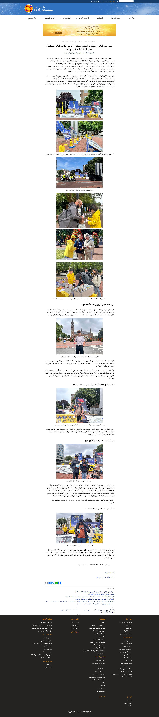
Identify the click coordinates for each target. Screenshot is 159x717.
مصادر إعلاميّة (47, 661)
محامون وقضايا (48, 638)
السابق (113, 607)
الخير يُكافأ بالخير (47, 646)
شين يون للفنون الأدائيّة (98, 675)
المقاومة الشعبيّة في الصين (45, 641)
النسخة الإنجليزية (109, 572)
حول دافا (132, 18)
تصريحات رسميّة (47, 652)
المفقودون (102, 637)
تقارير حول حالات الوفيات (98, 631)
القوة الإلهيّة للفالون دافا (125, 649)
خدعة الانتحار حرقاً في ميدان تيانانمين (41, 628)
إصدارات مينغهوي (95, 1)
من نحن (129, 696)
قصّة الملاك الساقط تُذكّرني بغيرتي (69, 610)
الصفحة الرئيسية (93, 42)
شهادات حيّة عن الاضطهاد (98, 645)
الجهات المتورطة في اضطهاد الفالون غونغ (94, 651)
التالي (77, 607)
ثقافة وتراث (66, 18)
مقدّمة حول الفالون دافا (125, 623)
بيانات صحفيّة (101, 689)
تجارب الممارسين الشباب (125, 652)
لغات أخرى (112, 1)
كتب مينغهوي (48, 668)
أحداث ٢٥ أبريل (101, 666)
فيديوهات (49, 665)
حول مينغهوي (32, 18)
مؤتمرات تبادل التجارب (126, 666)
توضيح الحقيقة (127, 658)
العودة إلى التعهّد (127, 646)
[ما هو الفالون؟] (28, 5)
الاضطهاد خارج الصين (99, 648)
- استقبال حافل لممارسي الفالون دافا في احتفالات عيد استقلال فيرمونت (95, 599)
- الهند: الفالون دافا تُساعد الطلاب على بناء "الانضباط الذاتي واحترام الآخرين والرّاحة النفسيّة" (89, 597)
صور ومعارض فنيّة (100, 672)
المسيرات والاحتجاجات (99, 660)
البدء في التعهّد (128, 641)
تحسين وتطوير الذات (126, 663)
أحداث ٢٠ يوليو (101, 669)
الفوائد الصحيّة (128, 625)
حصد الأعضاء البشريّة (99, 634)
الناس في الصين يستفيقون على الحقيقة (41, 655)
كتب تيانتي (104, 1)
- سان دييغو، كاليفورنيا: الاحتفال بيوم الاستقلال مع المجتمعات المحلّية (95, 604)
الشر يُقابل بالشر (48, 649)
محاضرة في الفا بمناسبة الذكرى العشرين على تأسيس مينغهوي (121, 676)
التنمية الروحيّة (116, 18)
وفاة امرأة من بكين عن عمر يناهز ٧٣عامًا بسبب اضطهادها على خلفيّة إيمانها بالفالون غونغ (99, 611)
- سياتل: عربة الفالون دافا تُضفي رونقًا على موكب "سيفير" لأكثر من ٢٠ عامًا (94, 592)
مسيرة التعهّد (128, 660)
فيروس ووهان (101, 653)
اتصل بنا (130, 700)
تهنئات (103, 683)
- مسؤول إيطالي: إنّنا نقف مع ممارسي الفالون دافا (101, 594)
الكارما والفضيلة (50, 18)
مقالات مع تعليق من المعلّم (125, 669)
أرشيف (130, 706)
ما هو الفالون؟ (128, 631)
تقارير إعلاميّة (101, 686)
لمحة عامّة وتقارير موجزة (98, 625)
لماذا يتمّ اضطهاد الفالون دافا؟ (97, 628)
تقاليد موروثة (75, 623)
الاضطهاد (100, 18)
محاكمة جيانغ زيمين (46, 658)
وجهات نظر (75, 631)
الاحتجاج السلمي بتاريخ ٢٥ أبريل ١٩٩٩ (42, 625)
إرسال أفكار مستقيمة (126, 644)
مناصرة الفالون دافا (127, 655)
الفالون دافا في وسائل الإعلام (97, 680)
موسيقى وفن (75, 625)
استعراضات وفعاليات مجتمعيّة (70, 42)
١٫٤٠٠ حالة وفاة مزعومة (46, 623)
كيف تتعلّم (129, 628)
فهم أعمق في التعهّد (126, 672)
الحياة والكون (75, 628)
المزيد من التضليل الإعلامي (45, 631)
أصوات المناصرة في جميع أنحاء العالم (42, 644)
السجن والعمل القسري (99, 639)
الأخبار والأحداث (84, 18)
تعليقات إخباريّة (101, 691)
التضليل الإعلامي (47, 619)
